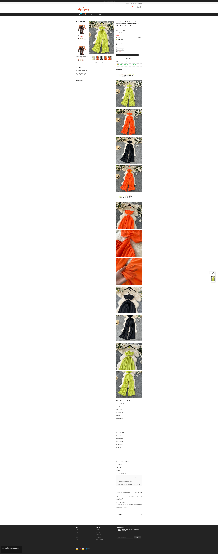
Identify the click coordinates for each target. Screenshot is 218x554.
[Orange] (83, 39)
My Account (139, 7)
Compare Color (110, 52)
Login (138, 6)
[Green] (81, 39)
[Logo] (83, 9)
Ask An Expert (105, 62)
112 (117, 61)
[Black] (78, 39)
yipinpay (124, 30)
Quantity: (117, 47)
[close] (141, 1)
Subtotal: (117, 51)
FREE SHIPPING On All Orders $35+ (109, 1)
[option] (101, 37)
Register (140, 6)
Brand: (117, 30)
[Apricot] (85, 39)
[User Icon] (135, 6)
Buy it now (128, 58)
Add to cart (81, 41)
